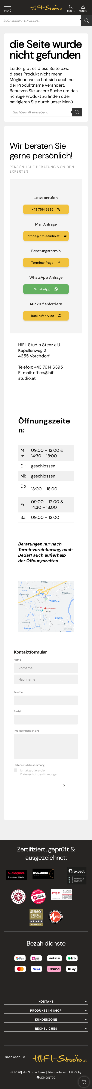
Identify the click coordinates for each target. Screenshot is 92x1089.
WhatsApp (42, 289)
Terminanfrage (42, 263)
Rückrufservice (43, 316)
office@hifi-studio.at (44, 236)
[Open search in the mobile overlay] (46, 20)
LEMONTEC (48, 1078)
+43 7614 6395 (43, 209)
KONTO (83, 10)
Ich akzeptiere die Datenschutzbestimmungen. (39, 772)
